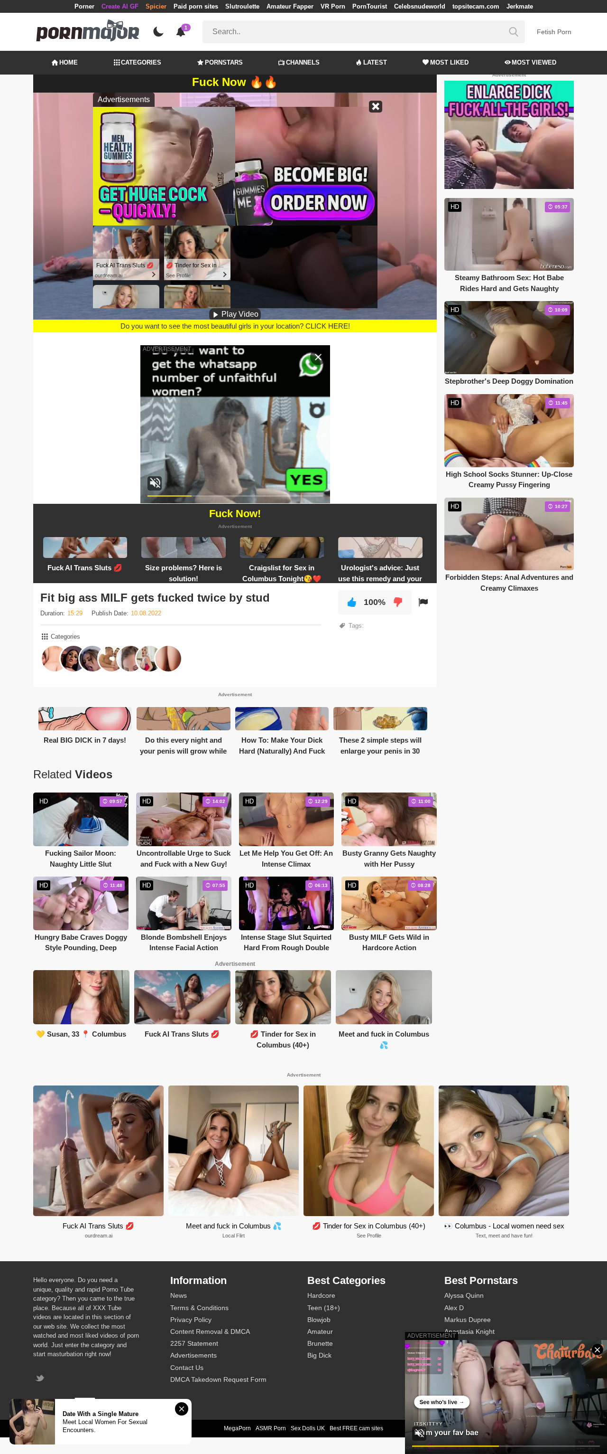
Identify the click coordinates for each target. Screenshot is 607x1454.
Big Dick (319, 1355)
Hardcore (321, 1295)
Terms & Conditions (199, 1308)
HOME (68, 62)
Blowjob (319, 1319)
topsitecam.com (475, 6)
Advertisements (193, 1355)
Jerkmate (519, 6)
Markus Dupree (467, 1319)
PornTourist (369, 6)
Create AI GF (119, 6)
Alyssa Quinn (464, 1295)
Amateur (320, 1331)
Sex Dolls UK (308, 1428)
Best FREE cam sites (356, 1428)
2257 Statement (194, 1343)
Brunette (320, 1343)
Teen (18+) (323, 1308)
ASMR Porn (271, 1428)
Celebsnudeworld (419, 6)
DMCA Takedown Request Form (218, 1379)
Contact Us (186, 1367)
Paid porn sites (196, 6)
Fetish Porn (554, 32)
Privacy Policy (191, 1319)
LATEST (375, 62)
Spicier (156, 6)
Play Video (239, 314)
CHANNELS (303, 62)
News (178, 1295)
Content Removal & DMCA (210, 1331)
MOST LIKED (449, 62)
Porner (84, 6)
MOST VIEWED (534, 62)
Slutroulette (242, 6)
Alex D (454, 1308)
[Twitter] (41, 1379)
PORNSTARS (224, 62)
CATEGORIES (141, 62)
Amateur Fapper (290, 6)
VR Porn (333, 6)
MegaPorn (237, 1428)
